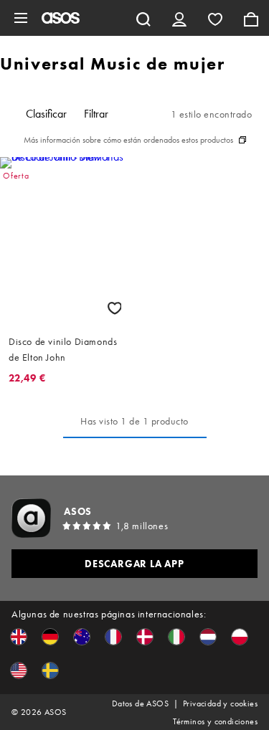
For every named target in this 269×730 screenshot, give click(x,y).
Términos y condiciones (215, 721)
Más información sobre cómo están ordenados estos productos (128, 140)
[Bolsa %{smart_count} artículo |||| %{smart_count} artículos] (251, 18)
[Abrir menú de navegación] (21, 18)
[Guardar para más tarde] (114, 308)
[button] (18, 636)
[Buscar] (143, 18)
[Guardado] (215, 18)
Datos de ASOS (140, 703)
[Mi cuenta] (179, 18)
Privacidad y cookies (220, 703)
